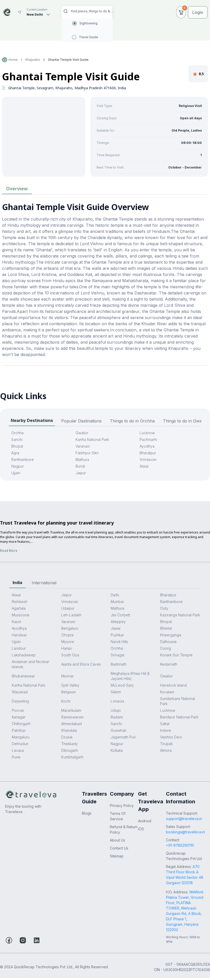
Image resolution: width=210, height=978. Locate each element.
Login (197, 12)
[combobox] (92, 11)
